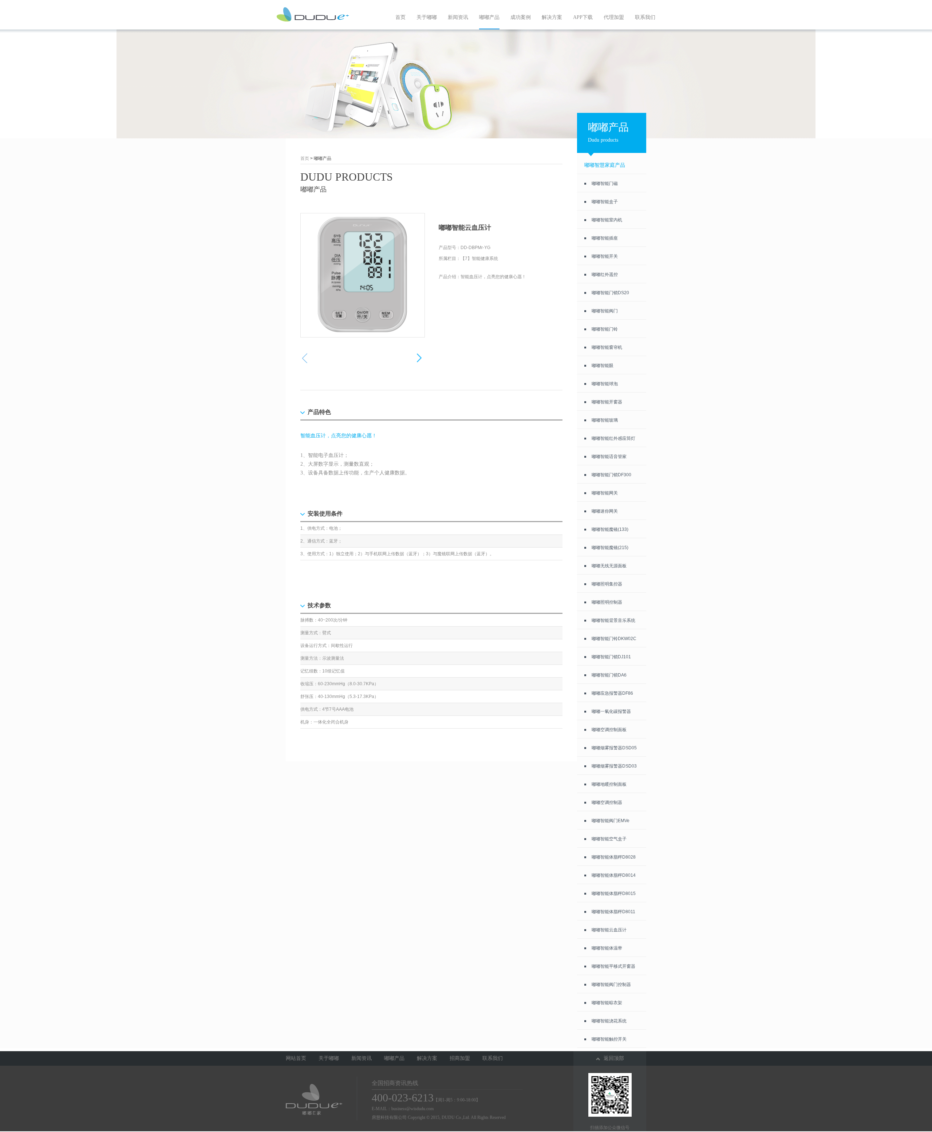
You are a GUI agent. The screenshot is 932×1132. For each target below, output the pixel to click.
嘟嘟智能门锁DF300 (611, 474)
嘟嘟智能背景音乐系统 (613, 620)
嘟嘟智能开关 (605, 256)
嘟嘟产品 (489, 17)
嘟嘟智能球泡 (605, 383)
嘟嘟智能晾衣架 (607, 1002)
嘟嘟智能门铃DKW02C (614, 638)
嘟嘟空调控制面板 (609, 729)
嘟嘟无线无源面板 (609, 565)
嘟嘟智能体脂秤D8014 (614, 875)
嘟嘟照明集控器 (607, 584)
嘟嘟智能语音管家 (609, 456)
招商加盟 (460, 1058)
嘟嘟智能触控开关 (609, 1039)
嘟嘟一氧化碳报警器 (611, 711)
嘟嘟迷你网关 (605, 511)
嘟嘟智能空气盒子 (609, 838)
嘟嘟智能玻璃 (605, 420)
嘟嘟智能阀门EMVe (610, 820)
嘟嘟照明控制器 (607, 602)
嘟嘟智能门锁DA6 (609, 675)
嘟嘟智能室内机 (607, 219)
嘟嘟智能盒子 (605, 201)
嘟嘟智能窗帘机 (607, 347)
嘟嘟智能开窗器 (607, 402)
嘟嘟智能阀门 (605, 310)
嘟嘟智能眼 (602, 365)
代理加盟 (614, 17)
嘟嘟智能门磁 (605, 183)
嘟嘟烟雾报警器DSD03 (614, 766)
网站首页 (296, 1058)
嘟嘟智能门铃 (605, 329)
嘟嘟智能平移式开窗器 (613, 966)
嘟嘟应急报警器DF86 (612, 693)
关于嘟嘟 (426, 17)
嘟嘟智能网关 (605, 493)
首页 (400, 17)
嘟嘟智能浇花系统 (609, 1020)
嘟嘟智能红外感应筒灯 (613, 438)
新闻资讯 (458, 17)
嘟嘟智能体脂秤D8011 (613, 911)
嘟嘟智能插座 (605, 238)
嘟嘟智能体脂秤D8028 (614, 857)
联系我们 (645, 17)
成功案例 (520, 17)
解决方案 (552, 17)
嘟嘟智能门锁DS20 (610, 292)
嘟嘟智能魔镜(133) (610, 529)
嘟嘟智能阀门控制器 (611, 984)
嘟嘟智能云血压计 (609, 929)
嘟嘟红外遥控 (605, 274)
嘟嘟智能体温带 (607, 948)
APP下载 (583, 17)
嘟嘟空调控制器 (607, 802)
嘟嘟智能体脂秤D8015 (614, 893)
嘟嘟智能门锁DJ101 (611, 656)
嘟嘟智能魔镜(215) (610, 547)
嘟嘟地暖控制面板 (609, 784)
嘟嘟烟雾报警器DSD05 (614, 747)
